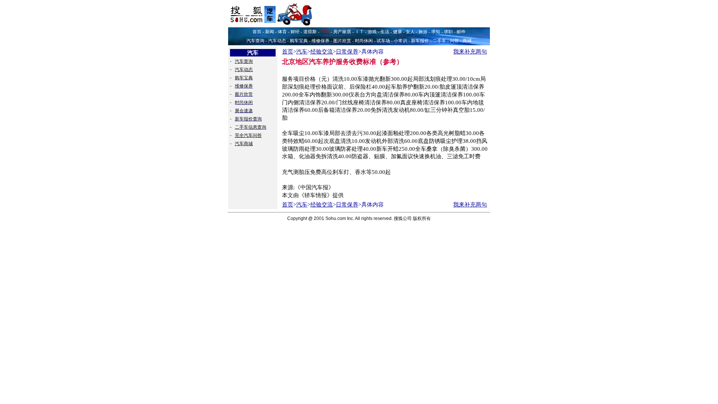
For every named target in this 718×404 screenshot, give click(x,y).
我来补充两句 (470, 52)
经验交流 (321, 52)
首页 (287, 52)
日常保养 (347, 52)
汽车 (301, 52)
